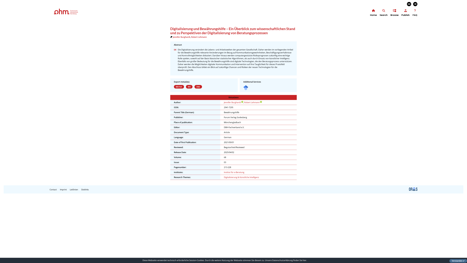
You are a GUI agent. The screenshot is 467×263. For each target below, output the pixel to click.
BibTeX (179, 87)
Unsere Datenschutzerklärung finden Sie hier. (286, 260)
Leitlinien (74, 189)
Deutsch (409, 4)
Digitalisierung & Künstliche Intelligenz (241, 177)
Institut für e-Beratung (234, 172)
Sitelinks (85, 189)
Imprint (63, 189)
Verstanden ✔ (458, 260)
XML (198, 87)
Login (415, 4)
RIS (189, 87)
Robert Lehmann (199, 37)
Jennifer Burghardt (181, 37)
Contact (53, 189)
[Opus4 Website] (413, 190)
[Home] (74, 14)
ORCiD (242, 102)
